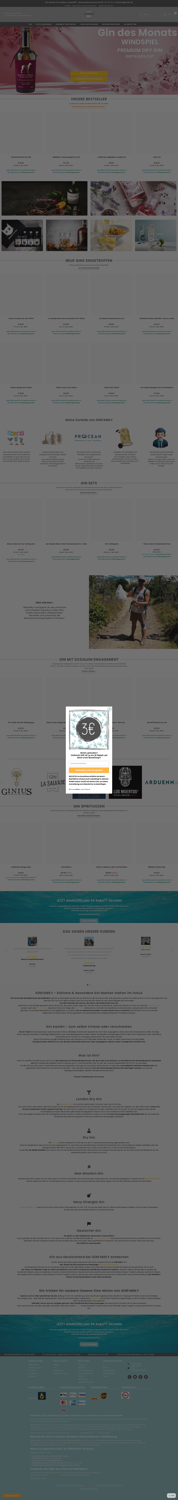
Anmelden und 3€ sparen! (89, 770)
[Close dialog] (109, 709)
